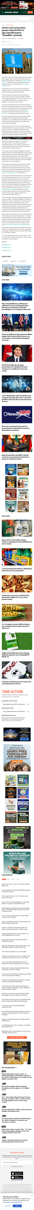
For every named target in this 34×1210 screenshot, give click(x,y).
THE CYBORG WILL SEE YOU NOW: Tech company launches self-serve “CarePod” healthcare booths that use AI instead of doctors (17, 398)
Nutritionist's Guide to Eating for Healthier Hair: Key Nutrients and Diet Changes (15, 968)
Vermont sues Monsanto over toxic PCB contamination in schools (16, 683)
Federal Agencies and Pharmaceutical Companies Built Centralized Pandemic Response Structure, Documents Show (16, 909)
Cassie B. (11, 362)
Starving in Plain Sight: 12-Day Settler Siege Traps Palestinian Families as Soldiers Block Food (16, 946)
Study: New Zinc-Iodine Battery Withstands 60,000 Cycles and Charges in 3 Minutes (16, 974)
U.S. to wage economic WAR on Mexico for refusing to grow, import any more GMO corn (16, 626)
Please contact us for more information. (12, 720)
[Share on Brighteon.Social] (3, 42)
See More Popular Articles (17, 1037)
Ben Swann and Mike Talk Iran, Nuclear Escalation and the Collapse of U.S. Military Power (15, 1088)
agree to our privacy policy (13, 1202)
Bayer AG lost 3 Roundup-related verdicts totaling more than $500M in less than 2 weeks (17, 542)
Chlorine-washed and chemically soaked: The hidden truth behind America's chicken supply (14, 928)
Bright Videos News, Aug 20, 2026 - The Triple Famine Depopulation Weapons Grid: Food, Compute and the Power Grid (17, 1131)
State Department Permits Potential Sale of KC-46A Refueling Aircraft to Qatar (15, 934)
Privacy (10, 1185)
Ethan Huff (11, 332)
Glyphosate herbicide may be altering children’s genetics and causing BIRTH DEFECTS (15, 655)
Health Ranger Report (8, 1067)
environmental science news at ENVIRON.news (17, 224)
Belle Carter (11, 301)
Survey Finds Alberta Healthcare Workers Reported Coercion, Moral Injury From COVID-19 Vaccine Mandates (16, 1013)
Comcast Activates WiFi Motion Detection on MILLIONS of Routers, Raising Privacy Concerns (15, 962)
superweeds (18, 44)
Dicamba (7, 44)
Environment (9, 25)
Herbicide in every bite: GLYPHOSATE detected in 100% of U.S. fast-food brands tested (15, 597)
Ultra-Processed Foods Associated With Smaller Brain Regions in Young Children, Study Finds (15, 994)
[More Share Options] (11, 42)
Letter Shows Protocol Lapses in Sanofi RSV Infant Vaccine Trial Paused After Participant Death (16, 1000)
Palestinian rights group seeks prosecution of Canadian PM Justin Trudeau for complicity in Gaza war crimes (15, 368)
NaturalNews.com (6, 247)
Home (3, 25)
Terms (13, 1185)
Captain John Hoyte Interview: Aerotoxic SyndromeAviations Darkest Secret (15, 1141)
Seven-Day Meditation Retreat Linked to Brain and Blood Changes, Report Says (16, 922)
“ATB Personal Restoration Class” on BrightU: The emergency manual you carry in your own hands (16, 956)
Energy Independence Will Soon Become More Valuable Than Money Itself (17, 1110)
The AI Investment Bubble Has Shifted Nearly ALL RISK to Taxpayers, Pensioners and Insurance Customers (16, 1120)
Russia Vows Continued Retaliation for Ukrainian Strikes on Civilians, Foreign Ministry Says (15, 902)
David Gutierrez (12, 38)
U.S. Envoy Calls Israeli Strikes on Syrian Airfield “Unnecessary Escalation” (15, 916)
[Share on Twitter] (8, 42)
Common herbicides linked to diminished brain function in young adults (17, 570)
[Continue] (31, 1162)
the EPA (20, 141)
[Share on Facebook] (6, 42)
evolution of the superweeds (9, 172)
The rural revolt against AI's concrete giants (14, 951)
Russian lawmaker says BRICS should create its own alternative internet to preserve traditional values (15, 457)
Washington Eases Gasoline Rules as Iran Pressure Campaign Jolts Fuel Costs (16, 1031)
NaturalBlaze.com (6, 244)
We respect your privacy (17, 1166)
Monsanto (12, 44)
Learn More (7, 1206)
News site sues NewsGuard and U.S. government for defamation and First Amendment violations (15, 428)
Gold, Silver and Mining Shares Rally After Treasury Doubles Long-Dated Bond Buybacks (16, 980)
